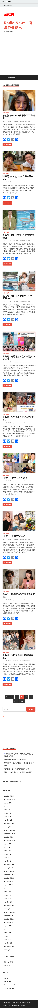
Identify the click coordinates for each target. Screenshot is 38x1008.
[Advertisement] (19, 55)
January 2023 (8, 909)
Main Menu (11, 77)
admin (16, 121)
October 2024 (9, 837)
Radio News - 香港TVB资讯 (23, 1002)
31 (15, 701)
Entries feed (8, 981)
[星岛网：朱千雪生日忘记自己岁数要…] (19, 403)
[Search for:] (19, 709)
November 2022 (9, 915)
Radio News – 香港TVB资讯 (18, 25)
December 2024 (9, 830)
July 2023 (7, 888)
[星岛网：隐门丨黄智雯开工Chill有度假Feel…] (19, 281)
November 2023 (9, 874)
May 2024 (7, 854)
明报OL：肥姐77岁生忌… (15, 536)
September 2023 (9, 881)
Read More (7, 144)
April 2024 (7, 857)
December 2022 (9, 912)
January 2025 (8, 827)
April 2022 (7, 939)
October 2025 (9, 796)
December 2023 (9, 871)
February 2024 (9, 864)
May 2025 (7, 813)
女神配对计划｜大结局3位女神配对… (17, 769)
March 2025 (8, 820)
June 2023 (7, 892)
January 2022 (8, 950)
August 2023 (8, 885)
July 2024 (7, 847)
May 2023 (7, 895)
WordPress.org (9, 988)
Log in (6, 978)
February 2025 (9, 823)
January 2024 (8, 868)
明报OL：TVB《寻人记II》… (16, 478)
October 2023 (9, 878)
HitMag (23, 1005)
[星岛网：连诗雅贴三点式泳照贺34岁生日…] (19, 342)
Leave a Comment (25, 121)
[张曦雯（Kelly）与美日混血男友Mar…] (19, 162)
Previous (9, 697)
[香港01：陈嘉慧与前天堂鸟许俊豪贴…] (19, 580)
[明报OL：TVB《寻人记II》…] (19, 464)
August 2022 (8, 926)
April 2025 (7, 816)
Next (22, 701)
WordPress (14, 1005)
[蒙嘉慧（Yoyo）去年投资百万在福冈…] (19, 101)
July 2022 (7, 929)
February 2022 (9, 946)
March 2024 (8, 861)
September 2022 (9, 922)
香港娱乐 (7, 965)
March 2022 (8, 943)
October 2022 (9, 919)
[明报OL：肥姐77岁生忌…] (19, 522)
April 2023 (7, 898)
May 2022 (7, 936)
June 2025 (7, 810)
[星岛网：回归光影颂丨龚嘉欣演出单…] (19, 641)
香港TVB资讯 (6, 112)
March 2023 (8, 902)
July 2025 (7, 806)
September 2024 (9, 840)
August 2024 (8, 844)
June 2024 (7, 851)
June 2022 (7, 933)
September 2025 (9, 799)
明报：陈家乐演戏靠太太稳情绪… (15, 759)
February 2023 (9, 905)
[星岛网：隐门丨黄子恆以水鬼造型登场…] (19, 221)
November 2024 (9, 834)
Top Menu (8, 2)
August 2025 (8, 803)
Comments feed (9, 985)
